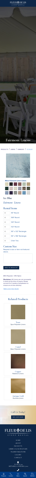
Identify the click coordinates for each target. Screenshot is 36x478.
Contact (18, 458)
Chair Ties (15, 241)
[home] (18, 4)
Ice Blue (29, 149)
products (18, 446)
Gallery (18, 455)
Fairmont (21, 149)
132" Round (15, 227)
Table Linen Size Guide (11, 289)
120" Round (15, 222)
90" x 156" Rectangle (18, 236)
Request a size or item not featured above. (16, 250)
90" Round (15, 213)
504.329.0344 (18, 417)
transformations (18, 452)
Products (4, 149)
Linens (13, 149)
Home (18, 440)
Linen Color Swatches (18, 449)
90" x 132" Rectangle (18, 231)
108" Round (15, 218)
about (18, 443)
